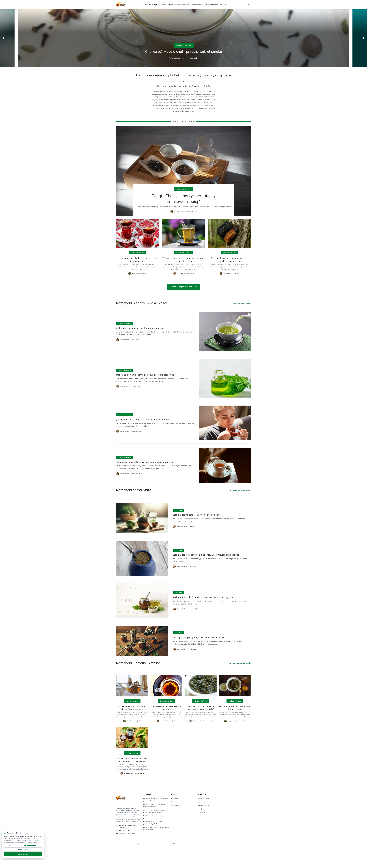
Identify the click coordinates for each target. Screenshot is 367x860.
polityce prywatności (30, 845)
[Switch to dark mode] (249, 4)
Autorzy (174, 794)
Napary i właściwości (181, 5)
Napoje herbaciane (211, 5)
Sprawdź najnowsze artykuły (184, 286)
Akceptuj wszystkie (23, 854)
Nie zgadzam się (23, 849)
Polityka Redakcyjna (172, 844)
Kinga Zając (174, 802)
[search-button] (244, 5)
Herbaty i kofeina (167, 5)
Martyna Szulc (175, 798)
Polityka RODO (160, 844)
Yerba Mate (223, 5)
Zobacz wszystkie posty (240, 304)
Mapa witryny (184, 844)
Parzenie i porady (197, 5)
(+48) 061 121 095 (124, 830)
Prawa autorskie (129, 844)
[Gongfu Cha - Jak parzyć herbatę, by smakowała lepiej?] (183, 171)
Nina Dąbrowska (176, 805)
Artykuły (147, 794)
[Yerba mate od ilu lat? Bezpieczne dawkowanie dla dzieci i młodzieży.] (183, 38)
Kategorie (202, 794)
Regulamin (119, 844)
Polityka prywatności (141, 844)
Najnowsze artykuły (152, 5)
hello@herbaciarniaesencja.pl (128, 834)
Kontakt (152, 844)
